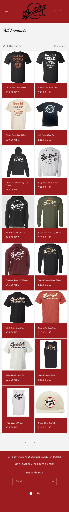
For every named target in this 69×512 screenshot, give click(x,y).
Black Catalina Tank (46, 375)
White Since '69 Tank (14, 423)
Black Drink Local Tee (15, 328)
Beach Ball (29, 509)
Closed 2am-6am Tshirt (16, 87)
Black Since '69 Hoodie (15, 233)
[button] (6, 11)
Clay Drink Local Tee (47, 328)
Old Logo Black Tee (46, 135)
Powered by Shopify (42, 509)
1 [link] (25, 443)
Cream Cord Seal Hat (47, 423)
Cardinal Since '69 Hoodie (17, 280)
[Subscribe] (52, 481)
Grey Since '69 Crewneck (48, 183)
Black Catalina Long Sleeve (49, 280)
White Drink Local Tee (15, 375)
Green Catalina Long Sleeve (49, 233)
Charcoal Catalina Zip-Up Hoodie (17, 184)
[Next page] (43, 442)
